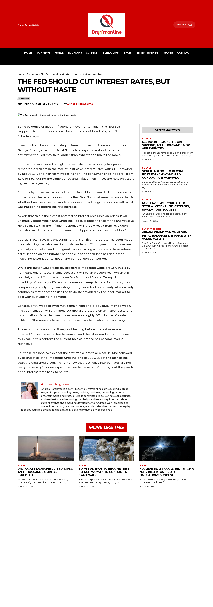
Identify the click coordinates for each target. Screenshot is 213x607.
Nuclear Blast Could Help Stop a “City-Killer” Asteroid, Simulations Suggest (166, 206)
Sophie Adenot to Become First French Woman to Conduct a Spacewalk (163, 174)
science (146, 139)
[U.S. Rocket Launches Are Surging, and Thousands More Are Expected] (46, 448)
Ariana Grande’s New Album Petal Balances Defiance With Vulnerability (166, 235)
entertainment (151, 229)
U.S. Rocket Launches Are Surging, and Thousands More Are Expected (167, 145)
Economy (32, 74)
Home (21, 74)
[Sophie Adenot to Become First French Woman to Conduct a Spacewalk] (106, 448)
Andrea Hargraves (80, 104)
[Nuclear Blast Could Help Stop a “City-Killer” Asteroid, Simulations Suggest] (167, 448)
